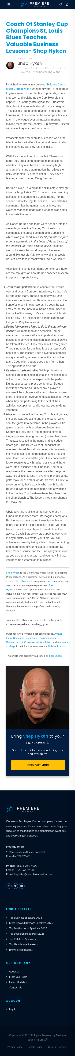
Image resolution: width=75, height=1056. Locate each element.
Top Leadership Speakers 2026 (26, 933)
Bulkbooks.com (56, 646)
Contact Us (15, 987)
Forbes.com (55, 655)
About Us (14, 971)
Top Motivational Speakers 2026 (28, 928)
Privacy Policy (14, 1046)
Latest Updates (18, 982)
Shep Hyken (13, 572)
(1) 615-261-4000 (26, 865)
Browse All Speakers (21, 949)
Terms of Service (57, 1046)
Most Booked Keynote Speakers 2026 (31, 922)
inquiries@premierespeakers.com (34, 874)
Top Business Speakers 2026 (25, 917)
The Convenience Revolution (35, 642)
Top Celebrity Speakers (22, 939)
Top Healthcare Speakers (23, 944)
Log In (12, 1009)
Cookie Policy (35, 1046)
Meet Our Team (18, 976)
